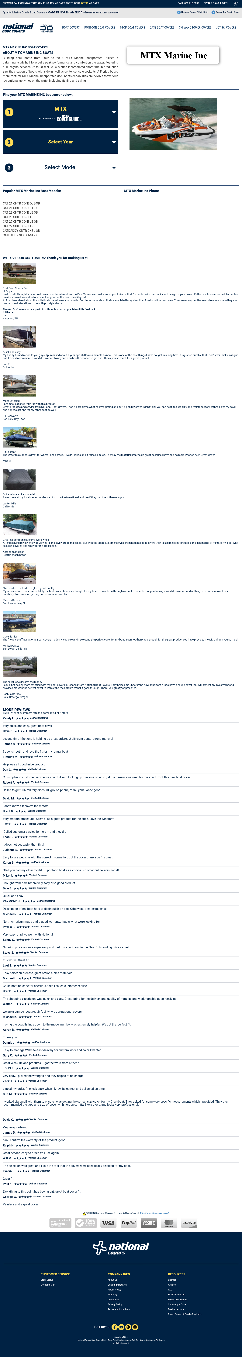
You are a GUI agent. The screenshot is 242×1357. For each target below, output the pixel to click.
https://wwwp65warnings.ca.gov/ (154, 1213)
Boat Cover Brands (177, 1299)
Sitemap (172, 1280)
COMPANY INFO (119, 1274)
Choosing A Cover (177, 1304)
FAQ (170, 1289)
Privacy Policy (115, 1304)
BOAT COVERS (71, 27)
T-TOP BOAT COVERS (132, 27)
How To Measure (176, 1294)
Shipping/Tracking (117, 1284)
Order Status (47, 1280)
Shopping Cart (48, 1284)
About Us (112, 1280)
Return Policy (114, 1289)
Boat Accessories (176, 1309)
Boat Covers (97, 1340)
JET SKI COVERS (226, 27)
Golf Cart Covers (138, 1340)
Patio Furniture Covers (122, 1340)
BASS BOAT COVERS (162, 27)
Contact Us (113, 1299)
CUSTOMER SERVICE (55, 1274)
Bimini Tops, (107, 1340)
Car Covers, (151, 1340)
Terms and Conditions (119, 1309)
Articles (172, 1284)
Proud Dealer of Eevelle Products (184, 1314)
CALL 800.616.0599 (188, 3)
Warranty (112, 1294)
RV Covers (160, 1340)
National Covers (84, 1340)
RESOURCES (176, 1274)
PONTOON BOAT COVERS (99, 27)
